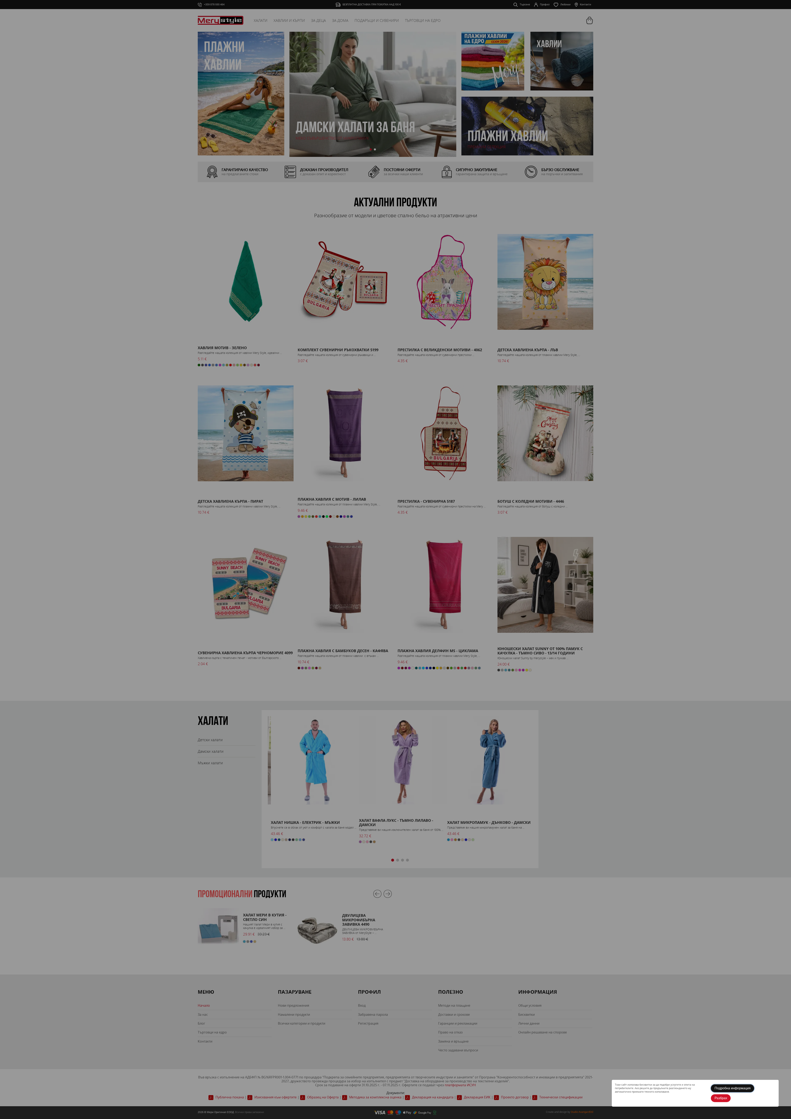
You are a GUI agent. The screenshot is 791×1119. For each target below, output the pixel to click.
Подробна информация (733, 1088)
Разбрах (721, 1098)
